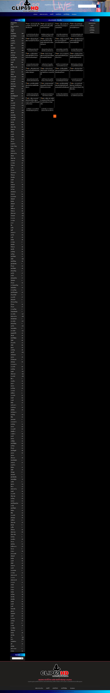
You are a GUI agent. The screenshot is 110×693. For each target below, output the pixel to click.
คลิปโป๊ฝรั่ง (13, 86)
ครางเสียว (13, 314)
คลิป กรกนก (13, 648)
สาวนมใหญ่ (13, 290)
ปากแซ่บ (13, 390)
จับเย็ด (12, 239)
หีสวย (12, 486)
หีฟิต (12, 64)
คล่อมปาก (13, 232)
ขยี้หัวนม (13, 208)
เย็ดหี (12, 258)
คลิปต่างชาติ (14, 575)
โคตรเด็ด (13, 608)
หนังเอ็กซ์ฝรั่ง (14, 460)
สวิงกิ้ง (12, 275)
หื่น (11, 225)
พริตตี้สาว (13, 431)
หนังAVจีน (13, 115)
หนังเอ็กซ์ (13, 48)
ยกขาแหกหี (13, 553)
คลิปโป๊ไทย (13, 261)
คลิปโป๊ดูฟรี (13, 450)
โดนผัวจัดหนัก (14, 311)
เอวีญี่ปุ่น (13, 441)
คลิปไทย (13, 544)
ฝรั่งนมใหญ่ (13, 270)
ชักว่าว (12, 141)
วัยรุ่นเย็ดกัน (13, 328)
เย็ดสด (12, 131)
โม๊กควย (13, 98)
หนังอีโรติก (58, 14)
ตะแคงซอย (13, 196)
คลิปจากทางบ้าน (44, 14)
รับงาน (12, 541)
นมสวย (12, 500)
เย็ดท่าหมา (13, 52)
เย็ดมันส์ (13, 187)
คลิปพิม (12, 646)
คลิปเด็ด (13, 599)
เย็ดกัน (12, 74)
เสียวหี (12, 335)
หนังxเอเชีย (13, 76)
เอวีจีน (12, 527)
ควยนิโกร (13, 43)
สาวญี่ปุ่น (13, 628)
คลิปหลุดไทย (14, 22)
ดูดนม (12, 347)
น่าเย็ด (12, 505)
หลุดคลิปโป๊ (13, 333)
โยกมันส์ (13, 215)
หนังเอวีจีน (13, 117)
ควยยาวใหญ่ (14, 146)
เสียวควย (13, 457)
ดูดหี (12, 230)
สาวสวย (13, 577)
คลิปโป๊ (51, 14)
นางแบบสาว (14, 364)
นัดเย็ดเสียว (13, 287)
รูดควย (12, 455)
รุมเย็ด (12, 136)
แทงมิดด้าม (13, 641)
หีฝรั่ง (12, 45)
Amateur (74, 14)
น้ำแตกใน (13, 342)
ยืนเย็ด (12, 201)
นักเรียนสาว (13, 412)
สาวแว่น (13, 218)
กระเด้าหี (13, 60)
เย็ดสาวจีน (13, 127)
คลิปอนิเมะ (13, 191)
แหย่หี (12, 616)
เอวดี (12, 237)
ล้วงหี (12, 623)
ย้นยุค (12, 182)
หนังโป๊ (12, 38)
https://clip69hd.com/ (69, 691)
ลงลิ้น (12, 167)
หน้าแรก (35, 14)
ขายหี (12, 400)
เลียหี (12, 100)
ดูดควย (12, 69)
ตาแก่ (12, 222)
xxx (11, 637)
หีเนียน (12, 88)
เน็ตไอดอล (13, 354)
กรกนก (12, 651)
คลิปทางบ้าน (14, 153)
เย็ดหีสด (13, 409)
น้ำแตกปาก (13, 172)
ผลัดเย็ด (12, 244)
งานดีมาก (13, 433)
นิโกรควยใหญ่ (14, 302)
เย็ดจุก (12, 148)
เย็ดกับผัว (13, 280)
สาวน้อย (13, 163)
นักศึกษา (13, 393)
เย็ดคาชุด (13, 158)
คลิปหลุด (13, 361)
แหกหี (12, 436)
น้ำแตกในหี (13, 294)
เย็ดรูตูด (12, 139)
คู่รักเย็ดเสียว (14, 263)
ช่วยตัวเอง (13, 407)
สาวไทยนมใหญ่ (14, 285)
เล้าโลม (12, 189)
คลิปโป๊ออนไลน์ (14, 503)
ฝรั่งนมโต (13, 299)
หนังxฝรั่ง (13, 474)
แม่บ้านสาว (13, 405)
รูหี (11, 643)
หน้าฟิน (12, 596)
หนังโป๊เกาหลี (14, 67)
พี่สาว (12, 378)
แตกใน (12, 234)
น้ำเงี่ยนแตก (13, 359)
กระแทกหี (13, 79)
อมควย (12, 50)
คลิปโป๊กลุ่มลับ (14, 292)
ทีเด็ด (12, 402)
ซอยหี (12, 62)
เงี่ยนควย (13, 630)
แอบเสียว (13, 539)
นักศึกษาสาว (14, 546)
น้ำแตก (12, 170)
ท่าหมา (12, 551)
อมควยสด (13, 419)
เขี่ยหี (12, 563)
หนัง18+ (13, 124)
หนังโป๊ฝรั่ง (13, 256)
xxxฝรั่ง (12, 134)
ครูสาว (12, 383)
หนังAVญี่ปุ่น (13, 479)
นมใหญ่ (12, 254)
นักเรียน (13, 536)
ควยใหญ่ (13, 40)
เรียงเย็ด (13, 177)
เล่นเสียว (13, 381)
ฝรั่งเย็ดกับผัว (14, 318)
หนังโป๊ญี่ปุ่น (66, 14)
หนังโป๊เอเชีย (14, 57)
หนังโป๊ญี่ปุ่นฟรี (14, 95)
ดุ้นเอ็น (12, 122)
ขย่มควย (13, 71)
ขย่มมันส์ (13, 613)
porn (12, 639)
